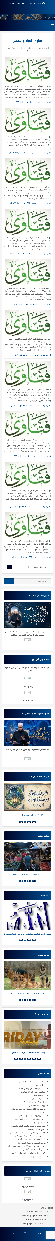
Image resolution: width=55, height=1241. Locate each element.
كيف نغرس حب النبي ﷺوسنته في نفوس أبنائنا (27, 1146)
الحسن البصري (40, 1095)
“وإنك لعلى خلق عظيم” (36, 1105)
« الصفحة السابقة (40, 567)
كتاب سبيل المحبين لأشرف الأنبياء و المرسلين (28, 1132)
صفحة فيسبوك (27, 1186)
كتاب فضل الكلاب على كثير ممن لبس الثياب (27, 993)
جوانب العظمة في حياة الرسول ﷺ (32, 1143)
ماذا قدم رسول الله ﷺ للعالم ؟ (33, 1092)
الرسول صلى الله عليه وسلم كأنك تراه (31, 1139)
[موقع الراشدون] (27, 17)
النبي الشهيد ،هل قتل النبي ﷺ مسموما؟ (29, 1119)
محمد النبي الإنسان (38, 1122)
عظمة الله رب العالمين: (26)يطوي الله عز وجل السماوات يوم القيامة (27, 934)
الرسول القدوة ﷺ (39, 1098)
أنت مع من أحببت (38, 1156)
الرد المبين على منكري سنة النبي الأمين (30, 1136)
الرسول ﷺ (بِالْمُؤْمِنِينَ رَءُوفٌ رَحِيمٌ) (32, 1115)
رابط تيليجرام (27, 700)
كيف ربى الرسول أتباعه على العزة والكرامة (29, 1153)
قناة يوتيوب (27, 1199)
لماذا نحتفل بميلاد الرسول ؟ (35, 1102)
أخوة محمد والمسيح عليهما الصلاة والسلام (28, 1126)
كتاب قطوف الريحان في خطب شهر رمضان (27, 815)
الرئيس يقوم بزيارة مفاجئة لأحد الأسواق (27, 874)
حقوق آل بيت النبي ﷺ (37, 1129)
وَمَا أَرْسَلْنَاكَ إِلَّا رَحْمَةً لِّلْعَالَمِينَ (34, 1149)
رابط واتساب (27, 686)
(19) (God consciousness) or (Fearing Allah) (27, 1052)
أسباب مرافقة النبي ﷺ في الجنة (32, 1088)
